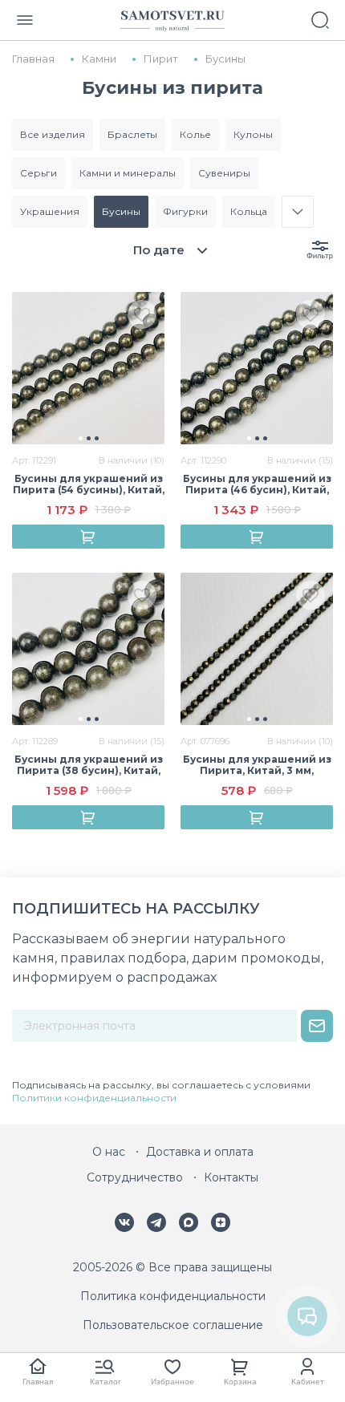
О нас (108, 1152)
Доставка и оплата (200, 1152)
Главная (37, 1381)
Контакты (231, 1177)
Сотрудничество (135, 1177)
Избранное (172, 1381)
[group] (88, 368)
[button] (81, 438)
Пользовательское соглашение (173, 1325)
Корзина (240, 1381)
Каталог (105, 1381)
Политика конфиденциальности (173, 1296)
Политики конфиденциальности (94, 1098)
